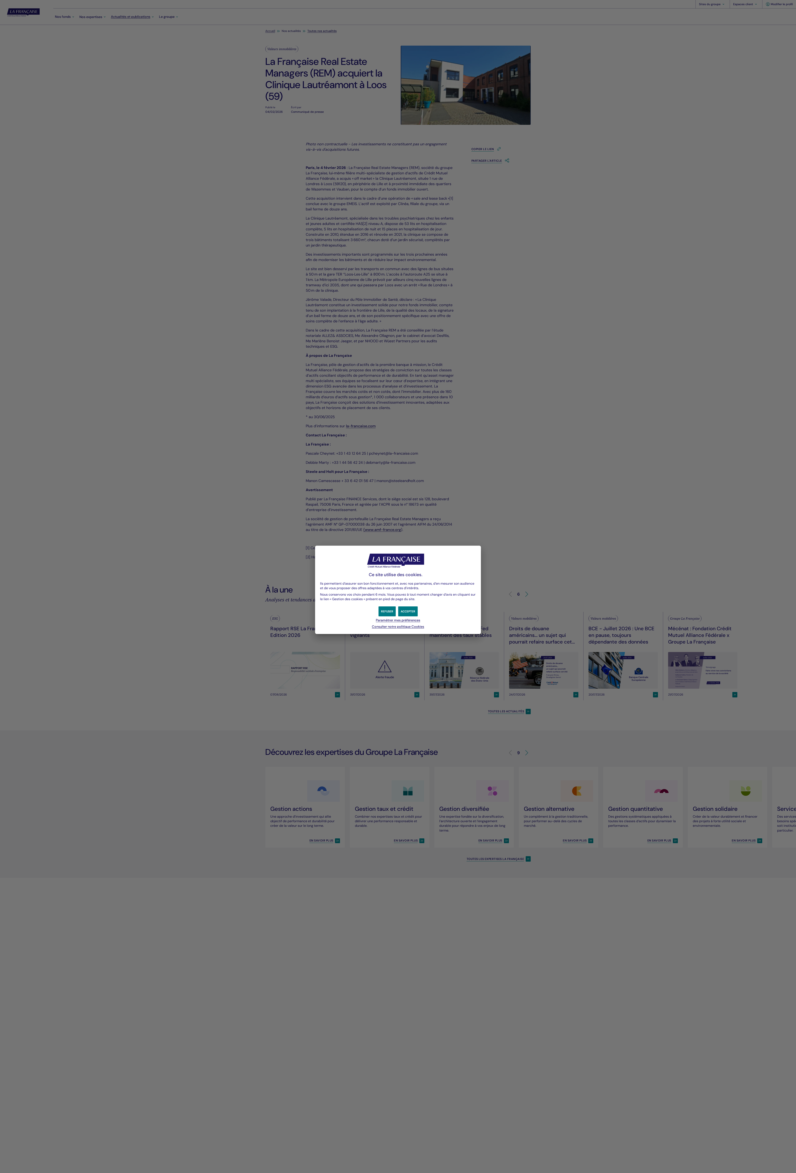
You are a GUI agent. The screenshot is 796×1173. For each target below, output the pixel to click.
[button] (408, 611)
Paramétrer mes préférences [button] (398, 620)
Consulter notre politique (398, 626)
